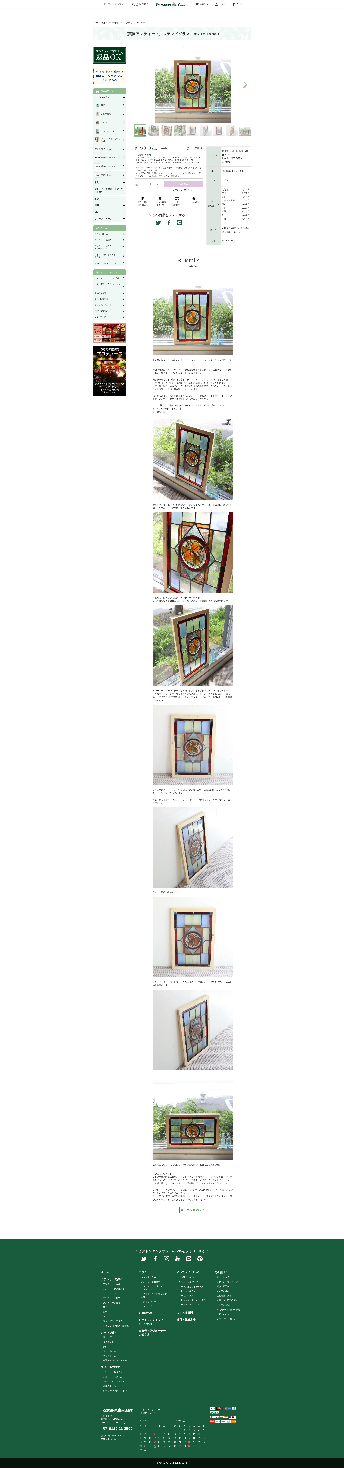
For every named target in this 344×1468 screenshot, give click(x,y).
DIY (105, 1316)
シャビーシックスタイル (115, 1390)
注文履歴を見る (224, 1296)
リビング (107, 1337)
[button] (245, 85)
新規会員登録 (223, 1286)
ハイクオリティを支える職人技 (154, 1295)
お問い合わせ (223, 1314)
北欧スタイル (109, 1386)
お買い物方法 (189, 1291)
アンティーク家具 (111, 1284)
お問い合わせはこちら (183, 190)
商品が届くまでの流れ (193, 1287)
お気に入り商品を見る (227, 1300)
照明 (105, 1312)
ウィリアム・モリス (112, 1321)
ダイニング (108, 1342)
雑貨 (105, 1307)
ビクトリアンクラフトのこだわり (152, 1321)
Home (95, 23)
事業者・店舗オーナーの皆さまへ (152, 1332)
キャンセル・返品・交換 (194, 1300)
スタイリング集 (148, 1301)
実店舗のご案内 (186, 1277)
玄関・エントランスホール (116, 1360)
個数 (137, 184)
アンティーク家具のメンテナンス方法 (154, 1288)
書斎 (105, 1346)
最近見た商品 (223, 1291)
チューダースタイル (112, 1377)
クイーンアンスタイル (114, 1381)
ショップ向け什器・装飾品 (116, 1326)
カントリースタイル (112, 1372)
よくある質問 (185, 1312)
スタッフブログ (148, 1306)
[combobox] (118, 4)
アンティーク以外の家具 (115, 1289)
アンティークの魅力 (150, 1282)
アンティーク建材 (111, 1298)
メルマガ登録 (223, 1305)
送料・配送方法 (186, 1319)
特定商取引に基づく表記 (228, 1309)
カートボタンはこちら (191, 1210)
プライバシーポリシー (227, 1319)
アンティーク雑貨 (111, 1303)
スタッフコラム (148, 1277)
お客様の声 (145, 1312)
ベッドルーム (109, 1351)
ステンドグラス (110, 1293)
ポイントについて (191, 1304)
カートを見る (223, 1277)
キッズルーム (109, 1356)
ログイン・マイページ (227, 1282)
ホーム (105, 1272)
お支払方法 (188, 1295)
